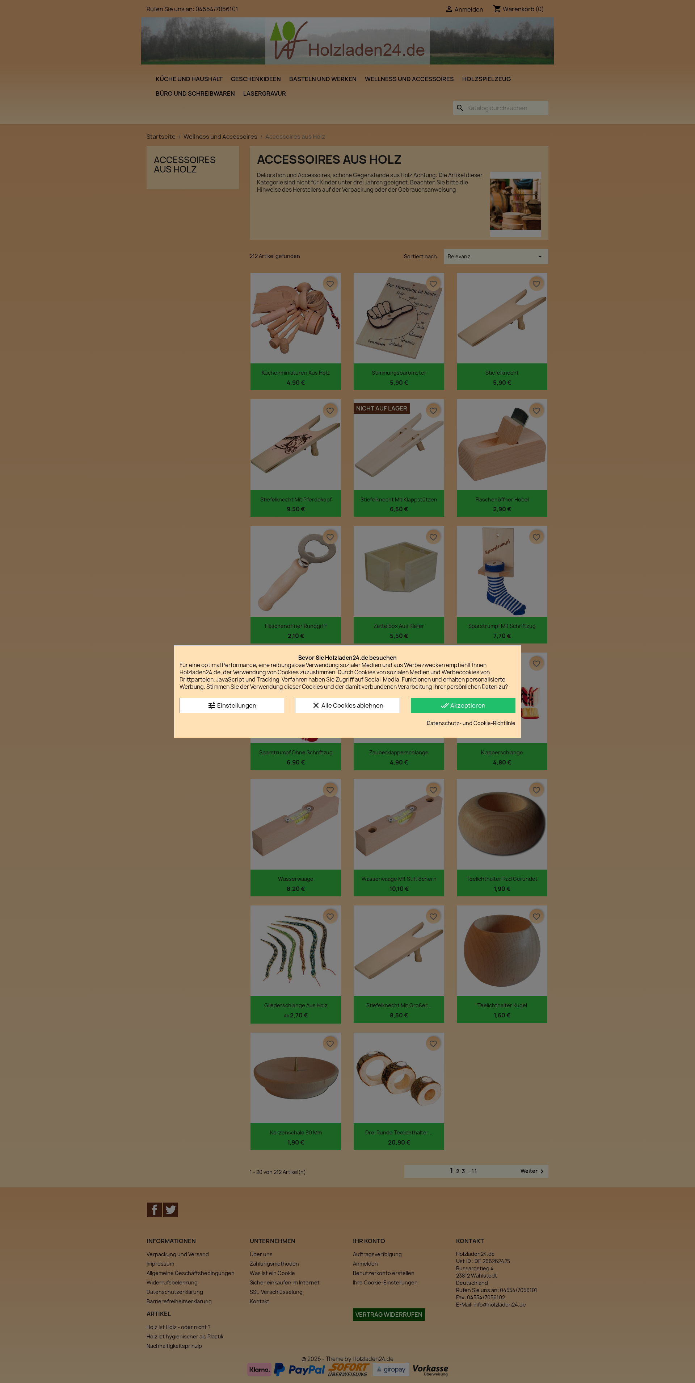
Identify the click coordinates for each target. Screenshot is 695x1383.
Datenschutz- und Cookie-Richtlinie (471, 723)
